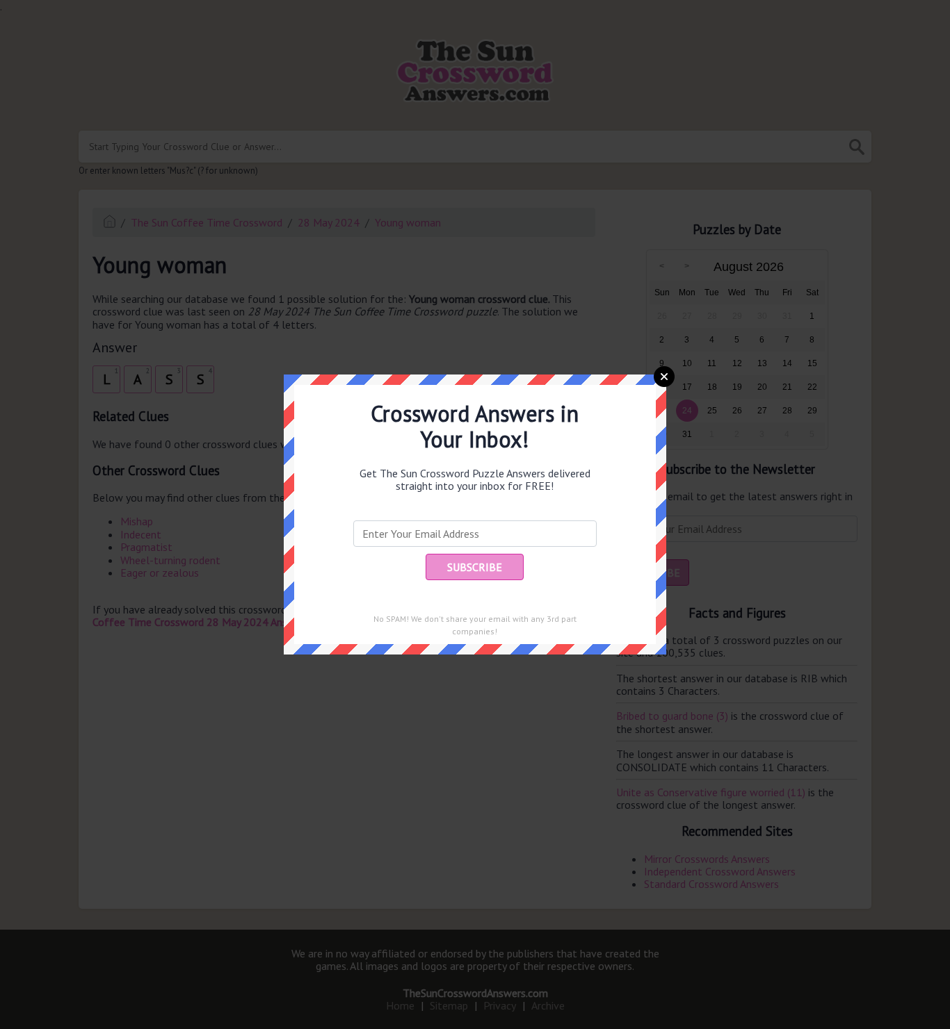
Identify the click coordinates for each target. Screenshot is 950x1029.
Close (664, 376)
